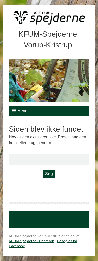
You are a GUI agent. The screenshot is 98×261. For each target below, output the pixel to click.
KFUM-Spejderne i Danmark (31, 241)
